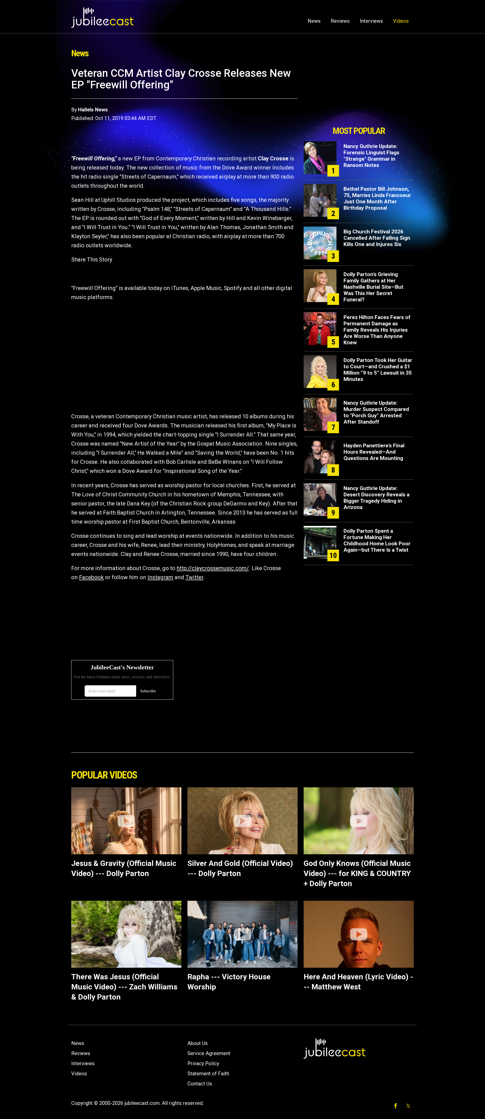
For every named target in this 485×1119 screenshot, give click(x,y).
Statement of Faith (208, 1074)
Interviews (371, 21)
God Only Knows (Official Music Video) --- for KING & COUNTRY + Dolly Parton (357, 873)
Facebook (91, 577)
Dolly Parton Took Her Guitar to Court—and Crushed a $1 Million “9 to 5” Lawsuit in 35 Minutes (378, 369)
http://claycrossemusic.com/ (213, 568)
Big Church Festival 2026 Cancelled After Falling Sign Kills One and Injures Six (377, 238)
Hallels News (93, 110)
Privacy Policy (203, 1063)
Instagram (160, 577)
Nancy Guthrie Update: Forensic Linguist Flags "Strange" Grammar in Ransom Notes (371, 155)
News (314, 21)
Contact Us (199, 1084)
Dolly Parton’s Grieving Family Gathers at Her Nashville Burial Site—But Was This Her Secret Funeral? (373, 287)
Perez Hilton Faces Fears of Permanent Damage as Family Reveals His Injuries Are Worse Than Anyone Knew (377, 330)
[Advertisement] (359, 95)
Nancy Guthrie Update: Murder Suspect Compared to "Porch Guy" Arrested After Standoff (376, 412)
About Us (197, 1043)
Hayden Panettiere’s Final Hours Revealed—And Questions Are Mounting (374, 452)
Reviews (340, 21)
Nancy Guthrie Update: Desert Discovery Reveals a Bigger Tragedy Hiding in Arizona (376, 497)
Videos (401, 21)
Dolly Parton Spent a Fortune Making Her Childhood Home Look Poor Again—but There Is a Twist (377, 540)
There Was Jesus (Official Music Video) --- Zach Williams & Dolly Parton (124, 986)
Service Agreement (208, 1053)
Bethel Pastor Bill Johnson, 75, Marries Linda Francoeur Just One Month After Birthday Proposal (377, 198)
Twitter (194, 577)
